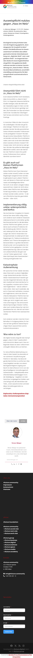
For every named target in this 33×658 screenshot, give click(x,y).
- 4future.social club (11, 529)
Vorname (6, 607)
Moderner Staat (13, 33)
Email (5, 623)
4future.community (10, 483)
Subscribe (8, 632)
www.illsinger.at (12, 460)
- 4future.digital (9, 542)
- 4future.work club (10, 533)
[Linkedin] (14, 464)
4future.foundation (10, 522)
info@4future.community (15, 574)
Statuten (6, 489)
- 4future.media (9, 549)
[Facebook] (19, 464)
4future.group (18, 651)
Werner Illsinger (10, 29)
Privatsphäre (24, 33)
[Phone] (12, 464)
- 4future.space (9, 547)
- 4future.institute (10, 545)
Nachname (7, 615)
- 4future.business (10, 540)
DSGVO (11, 31)
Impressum (7, 485)
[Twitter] (16, 464)
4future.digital (19, 649)
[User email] (21, 464)
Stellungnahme (8, 35)
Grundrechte (18, 31)
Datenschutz (8, 487)
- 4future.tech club (10, 531)
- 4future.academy (10, 552)
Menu (26, 5)
